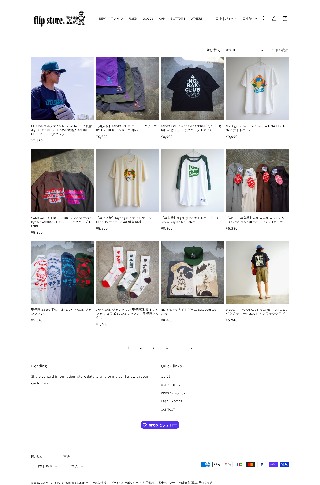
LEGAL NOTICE (171, 401)
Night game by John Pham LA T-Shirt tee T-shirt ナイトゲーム (256, 128)
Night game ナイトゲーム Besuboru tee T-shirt (190, 312)
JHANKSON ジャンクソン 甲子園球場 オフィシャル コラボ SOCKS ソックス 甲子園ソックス (127, 314)
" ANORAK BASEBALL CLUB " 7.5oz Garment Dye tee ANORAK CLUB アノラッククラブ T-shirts (61, 222)
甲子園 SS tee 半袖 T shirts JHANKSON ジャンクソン (61, 312)
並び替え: (214, 50)
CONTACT (168, 409)
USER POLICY (171, 385)
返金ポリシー (166, 482)
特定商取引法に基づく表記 (195, 482)
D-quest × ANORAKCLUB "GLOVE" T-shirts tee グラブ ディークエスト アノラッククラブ (256, 312)
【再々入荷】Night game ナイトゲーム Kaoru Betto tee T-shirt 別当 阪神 (123, 220)
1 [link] (128, 347)
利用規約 (148, 482)
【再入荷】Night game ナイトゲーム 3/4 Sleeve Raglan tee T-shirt (189, 220)
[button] (264, 18)
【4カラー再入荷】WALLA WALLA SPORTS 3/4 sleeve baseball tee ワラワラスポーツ (255, 220)
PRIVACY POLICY (173, 393)
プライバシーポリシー (124, 482)
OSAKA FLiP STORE (52, 482)
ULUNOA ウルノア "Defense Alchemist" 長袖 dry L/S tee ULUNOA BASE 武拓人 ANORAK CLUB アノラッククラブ (61, 130)
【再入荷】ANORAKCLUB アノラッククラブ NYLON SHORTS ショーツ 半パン (127, 128)
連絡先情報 (99, 482)
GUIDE (166, 376)
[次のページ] (191, 348)
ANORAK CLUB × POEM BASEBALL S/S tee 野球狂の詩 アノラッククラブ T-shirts (191, 128)
